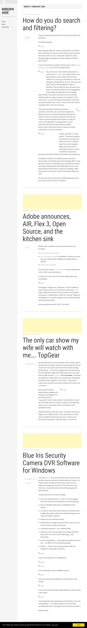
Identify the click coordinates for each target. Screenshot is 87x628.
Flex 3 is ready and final (48, 256)
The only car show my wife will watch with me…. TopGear (51, 347)
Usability (27, 38)
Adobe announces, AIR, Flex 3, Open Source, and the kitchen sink (47, 227)
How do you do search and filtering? (51, 24)
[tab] (4, 2)
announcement (59, 269)
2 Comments (28, 483)
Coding (27, 36)
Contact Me (5, 27)
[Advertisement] (52, 201)
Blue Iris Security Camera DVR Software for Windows (51, 462)
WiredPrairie (8, 11)
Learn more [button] (54, 625)
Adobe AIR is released (48, 265)
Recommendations (30, 364)
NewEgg (58, 74)
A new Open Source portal (49, 253)
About (3, 24)
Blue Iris (48, 478)
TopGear (57, 375)
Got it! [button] (78, 625)
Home (3, 21)
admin (37, 14)
